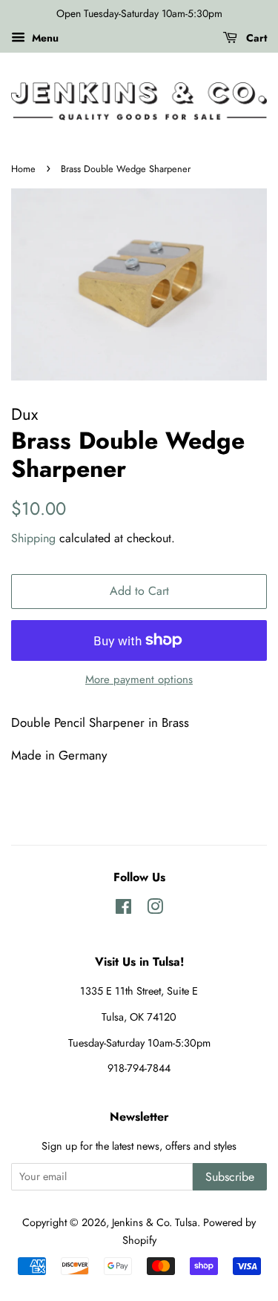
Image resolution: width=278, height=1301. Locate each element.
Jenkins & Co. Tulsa (154, 1222)
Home (23, 169)
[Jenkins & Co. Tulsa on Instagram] (155, 909)
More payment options (139, 679)
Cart (255, 37)
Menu (44, 37)
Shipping (33, 538)
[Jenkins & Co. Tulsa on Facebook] (123, 909)
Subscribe (229, 1176)
